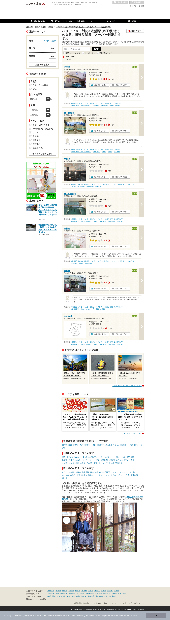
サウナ (101, 457)
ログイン (133, 6)
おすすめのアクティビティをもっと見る (127, 386)
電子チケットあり (73, 53)
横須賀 (59, 596)
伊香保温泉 (89, 593)
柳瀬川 (87, 445)
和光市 (64, 445)
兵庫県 (71, 591)
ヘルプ (129, 603)
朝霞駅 (117, 106)
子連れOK (104, 460)
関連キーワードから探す (36, 599)
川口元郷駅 (81, 186)
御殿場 (83, 596)
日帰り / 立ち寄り (40, 85)
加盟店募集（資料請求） (82, 603)
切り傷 (111, 463)
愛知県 (110, 591)
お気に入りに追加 (121, 85)
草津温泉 (50, 593)
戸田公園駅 (104, 106)
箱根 (57, 593)
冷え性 (131, 460)
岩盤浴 (112, 460)
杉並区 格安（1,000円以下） (127, 261)
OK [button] (156, 616)
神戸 (114, 596)
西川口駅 (98, 186)
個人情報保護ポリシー (78, 609)
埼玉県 (58, 591)
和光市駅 (96, 106)
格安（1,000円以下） (89, 457)
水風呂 (108, 457)
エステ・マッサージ (83, 460)
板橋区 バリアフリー (96, 103)
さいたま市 (70, 596)
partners (50, 615)
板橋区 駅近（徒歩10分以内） (81, 106)
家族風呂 (37, 144)
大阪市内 (90, 596)
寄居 (63, 448)
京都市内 (99, 596)
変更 (52, 48)
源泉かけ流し (39, 148)
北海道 (97, 591)
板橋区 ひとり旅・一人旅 (79, 103)
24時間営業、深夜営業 (43, 129)
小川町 (93, 445)
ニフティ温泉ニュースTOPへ (131, 433)
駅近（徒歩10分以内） (71, 457)
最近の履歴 (136, 2)
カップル (95, 460)
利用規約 (110, 609)
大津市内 (107, 596)
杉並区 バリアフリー (109, 261)
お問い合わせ (139, 603)
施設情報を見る (99, 85)
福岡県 (116, 591)
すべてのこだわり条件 (42, 154)
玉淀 (140, 445)
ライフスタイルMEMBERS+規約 (125, 609)
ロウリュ (119, 460)
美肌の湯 (118, 463)
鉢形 (136, 445)
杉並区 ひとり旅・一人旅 (92, 261)
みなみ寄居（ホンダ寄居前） (117, 445)
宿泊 (126, 460)
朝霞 (70, 445)
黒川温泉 (106, 593)
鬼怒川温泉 (122, 593)
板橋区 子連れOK (77, 184)
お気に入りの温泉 (120, 2)
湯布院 (114, 593)
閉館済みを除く (106, 53)
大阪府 (90, 591)
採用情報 (141, 609)
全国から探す (50, 41)
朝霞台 (75, 445)
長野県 (103, 591)
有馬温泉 (63, 593)
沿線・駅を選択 (42, 64)
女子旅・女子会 (68, 463)
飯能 (78, 596)
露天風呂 (130, 457)
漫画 (77, 463)
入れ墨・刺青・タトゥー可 (97, 463)
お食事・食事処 (68, 460)
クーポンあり (90, 53)
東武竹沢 (100, 445)
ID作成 (141, 6)
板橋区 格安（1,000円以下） (114, 103)
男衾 (131, 445)
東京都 (84, 591)
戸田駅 (111, 106)
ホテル (82, 463)
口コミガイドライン (117, 603)
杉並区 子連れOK (77, 261)
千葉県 (64, 591)
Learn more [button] (132, 615)
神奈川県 (50, 591)
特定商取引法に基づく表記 (96, 609)
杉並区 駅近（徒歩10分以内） (81, 309)
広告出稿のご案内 (100, 603)
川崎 (54, 596)
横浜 (49, 596)
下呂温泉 (80, 593)
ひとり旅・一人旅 (119, 457)
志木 (81, 445)
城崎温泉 (72, 593)
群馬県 (77, 591)
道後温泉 (98, 593)
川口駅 (110, 152)
